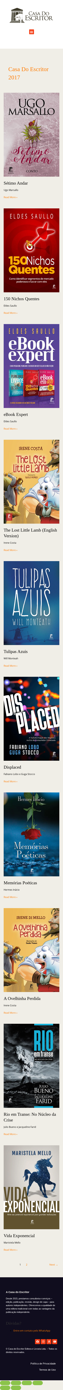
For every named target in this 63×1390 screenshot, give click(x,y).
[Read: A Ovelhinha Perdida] (31, 949)
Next (53, 1264)
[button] (31, 31)
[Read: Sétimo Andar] (31, 134)
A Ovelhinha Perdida (22, 998)
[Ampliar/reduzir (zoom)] (5, 1383)
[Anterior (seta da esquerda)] (5, 1388)
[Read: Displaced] (31, 718)
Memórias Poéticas (20, 882)
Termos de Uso (47, 1369)
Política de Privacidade (43, 1363)
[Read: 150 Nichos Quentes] (31, 250)
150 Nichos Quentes (21, 298)
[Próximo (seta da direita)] (16, 1388)
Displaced (12, 767)
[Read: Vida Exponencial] (31, 1187)
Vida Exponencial (19, 1235)
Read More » (10, 197)
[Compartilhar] (27, 1383)
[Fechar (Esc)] (38, 1383)
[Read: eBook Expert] (31, 365)
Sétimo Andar (16, 183)
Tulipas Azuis (16, 651)
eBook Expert (16, 414)
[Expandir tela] (16, 1383)
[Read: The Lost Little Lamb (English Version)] (31, 481)
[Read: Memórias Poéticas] (31, 834)
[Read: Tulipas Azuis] (31, 602)
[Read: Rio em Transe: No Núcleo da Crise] (31, 1065)
